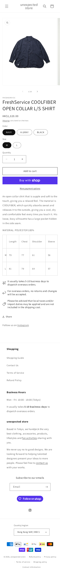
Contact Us (12, 365)
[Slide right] (37, 91)
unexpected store (18, 557)
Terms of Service (15, 372)
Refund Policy (14, 380)
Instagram (23, 325)
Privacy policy (50, 557)
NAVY (9, 132)
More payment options (30, 188)
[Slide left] (22, 91)
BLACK (40, 132)
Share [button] (9, 316)
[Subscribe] (46, 487)
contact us (42, 462)
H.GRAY (24, 132)
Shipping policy (40, 562)
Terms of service (23, 562)
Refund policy (35, 557)
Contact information (31, 567)
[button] (6, 6)
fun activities (29, 438)
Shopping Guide (15, 357)
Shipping (6, 121)
